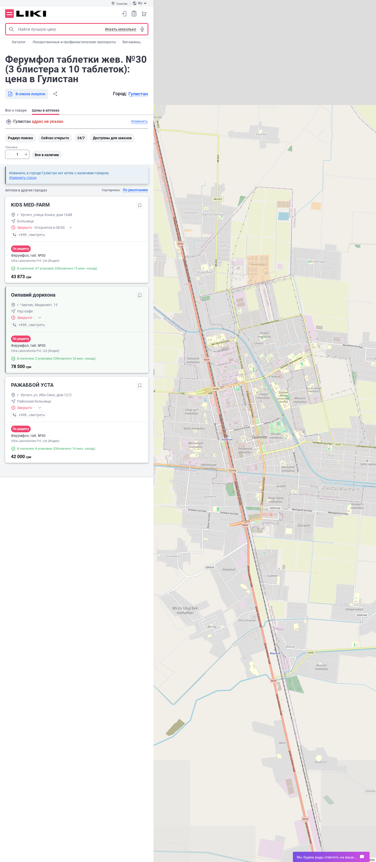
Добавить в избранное (139, 205)
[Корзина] (144, 13)
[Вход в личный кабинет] (124, 13)
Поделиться (55, 94)
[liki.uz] (31, 14)
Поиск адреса (8, 122)
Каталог (19, 42)
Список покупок (134, 13)
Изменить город (22, 178)
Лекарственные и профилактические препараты (74, 42)
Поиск (11, 29)
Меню (9, 13)
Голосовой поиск (142, 29)
